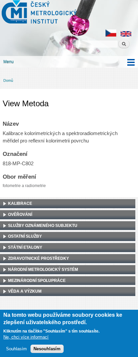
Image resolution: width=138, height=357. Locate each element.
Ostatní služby (25, 236)
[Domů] (38, 12)
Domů (8, 80)
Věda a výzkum (25, 291)
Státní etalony (25, 247)
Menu (8, 61)
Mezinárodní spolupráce (37, 280)
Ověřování (20, 214)
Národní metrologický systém (43, 269)
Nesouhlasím (47, 348)
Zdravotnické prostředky (38, 258)
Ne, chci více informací (26, 337)
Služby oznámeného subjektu (42, 225)
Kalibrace (20, 203)
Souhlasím (16, 348)
